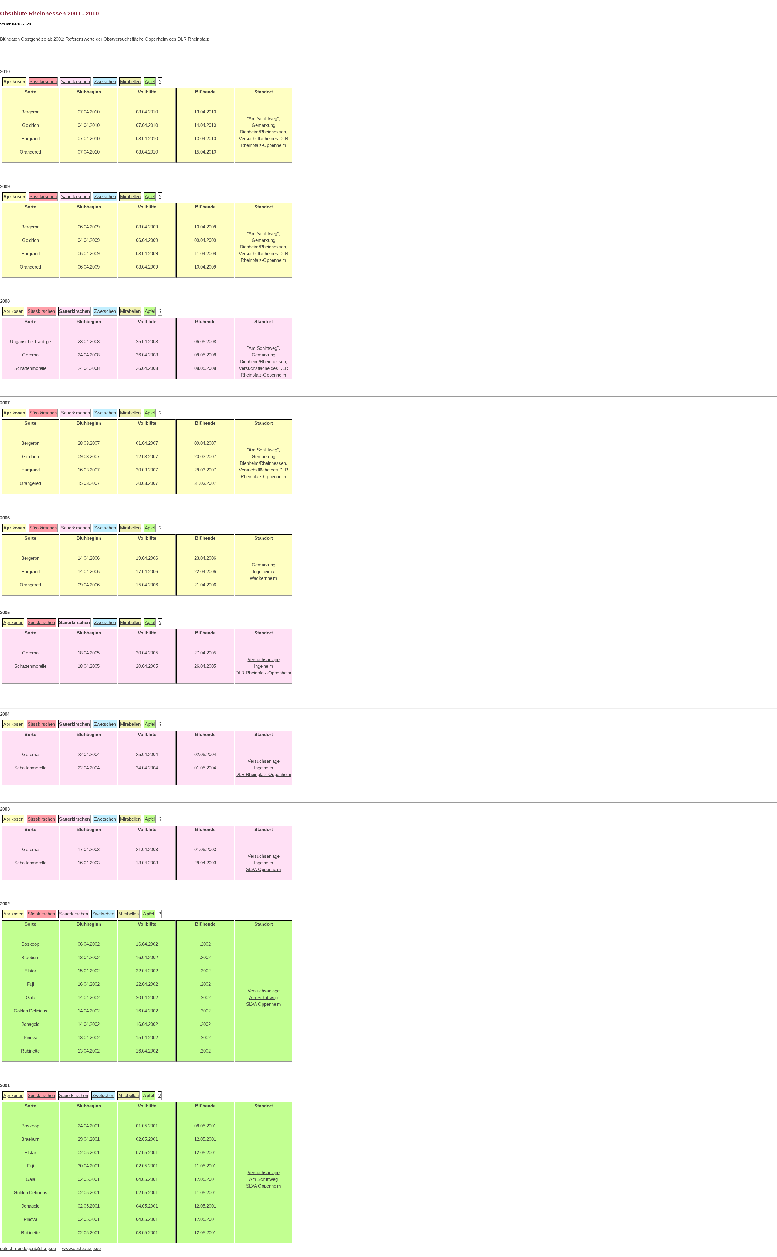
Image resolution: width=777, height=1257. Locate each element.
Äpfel (150, 81)
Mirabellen (130, 81)
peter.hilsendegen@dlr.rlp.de (28, 1248)
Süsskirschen (43, 81)
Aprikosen (13, 311)
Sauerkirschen (75, 81)
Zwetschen (105, 81)
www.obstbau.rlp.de (81, 1248)
